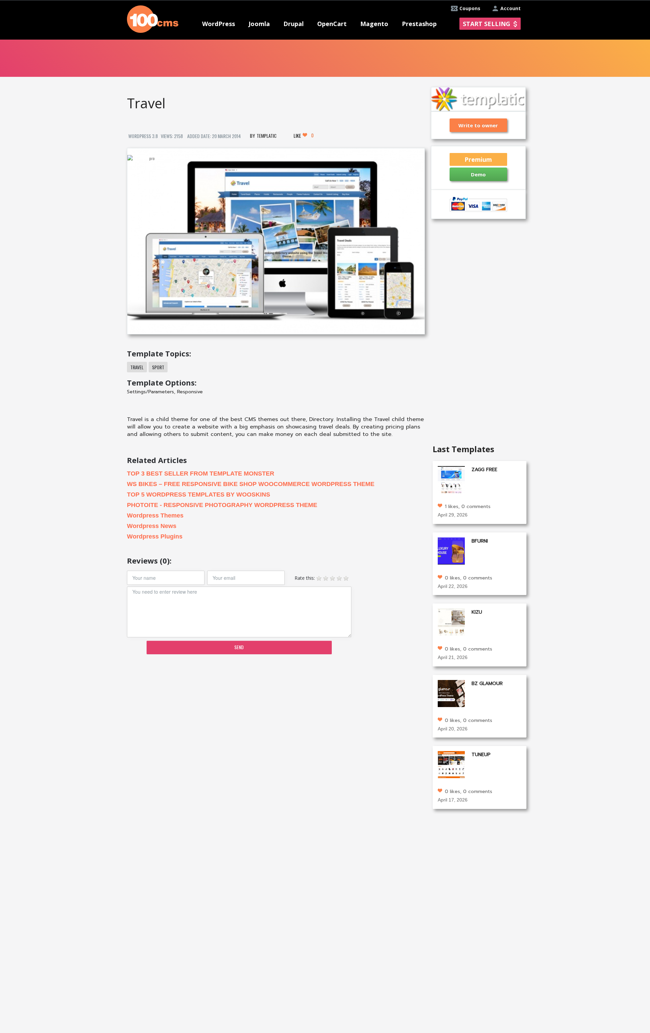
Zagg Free (484, 469)
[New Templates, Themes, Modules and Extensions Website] (152, 18)
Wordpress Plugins (154, 536)
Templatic (267, 135)
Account (510, 8)
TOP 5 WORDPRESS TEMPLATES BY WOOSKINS (198, 494)
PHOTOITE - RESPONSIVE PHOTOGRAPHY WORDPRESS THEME (222, 505)
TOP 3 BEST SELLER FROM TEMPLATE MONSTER (200, 473)
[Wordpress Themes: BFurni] (451, 550)
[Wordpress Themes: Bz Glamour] (451, 693)
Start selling (486, 24)
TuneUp (481, 754)
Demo (478, 174)
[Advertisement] (275, 712)
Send (239, 647)
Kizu (477, 612)
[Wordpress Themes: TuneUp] (451, 764)
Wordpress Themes (155, 515)
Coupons (469, 8)
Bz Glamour (487, 683)
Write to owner (478, 125)
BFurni (480, 541)
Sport (158, 367)
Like (303, 135)
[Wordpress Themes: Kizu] (451, 621)
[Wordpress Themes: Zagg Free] (451, 479)
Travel (137, 367)
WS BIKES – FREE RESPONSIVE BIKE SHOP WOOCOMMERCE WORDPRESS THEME (250, 484)
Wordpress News (151, 526)
